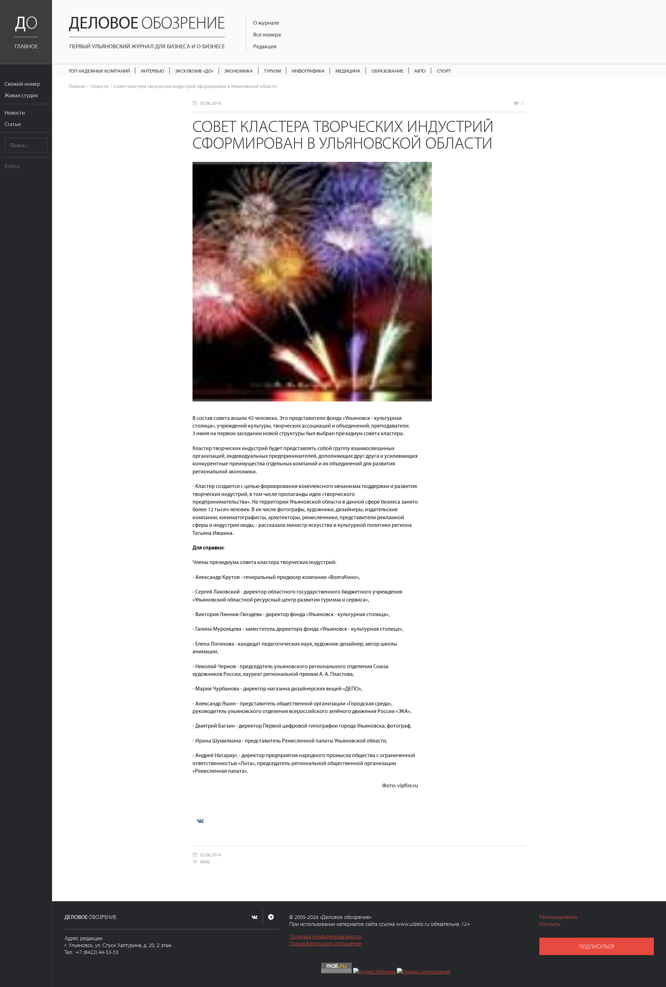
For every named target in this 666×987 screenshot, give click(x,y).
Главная (77, 86)
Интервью (152, 70)
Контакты (550, 923)
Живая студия (21, 95)
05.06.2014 (210, 103)
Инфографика (308, 70)
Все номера (267, 34)
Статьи (13, 124)
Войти (12, 166)
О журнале (266, 22)
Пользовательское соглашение (325, 943)
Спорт (444, 70)
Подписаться (596, 946)
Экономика (238, 70)
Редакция (264, 46)
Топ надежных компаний (99, 70)
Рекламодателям (558, 916)
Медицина (347, 70)
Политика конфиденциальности (325, 936)
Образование (387, 70)
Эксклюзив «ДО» (194, 70)
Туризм (272, 70)
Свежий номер (22, 83)
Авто (420, 70)
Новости (15, 112)
